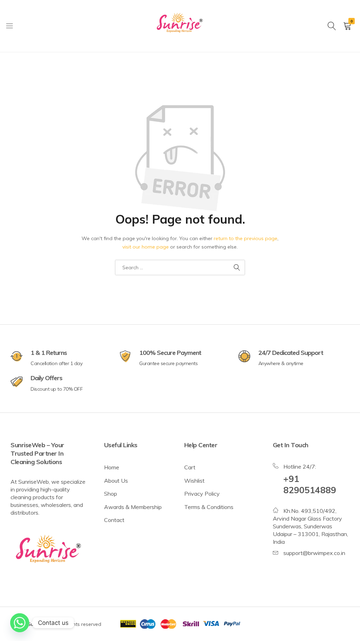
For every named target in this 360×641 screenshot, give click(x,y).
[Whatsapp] (19, 622)
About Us (116, 480)
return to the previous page (245, 238)
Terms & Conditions (208, 506)
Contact (114, 519)
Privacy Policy (202, 493)
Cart (189, 467)
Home (111, 467)
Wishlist (194, 480)
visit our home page (145, 247)
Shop (110, 493)
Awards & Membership (133, 506)
